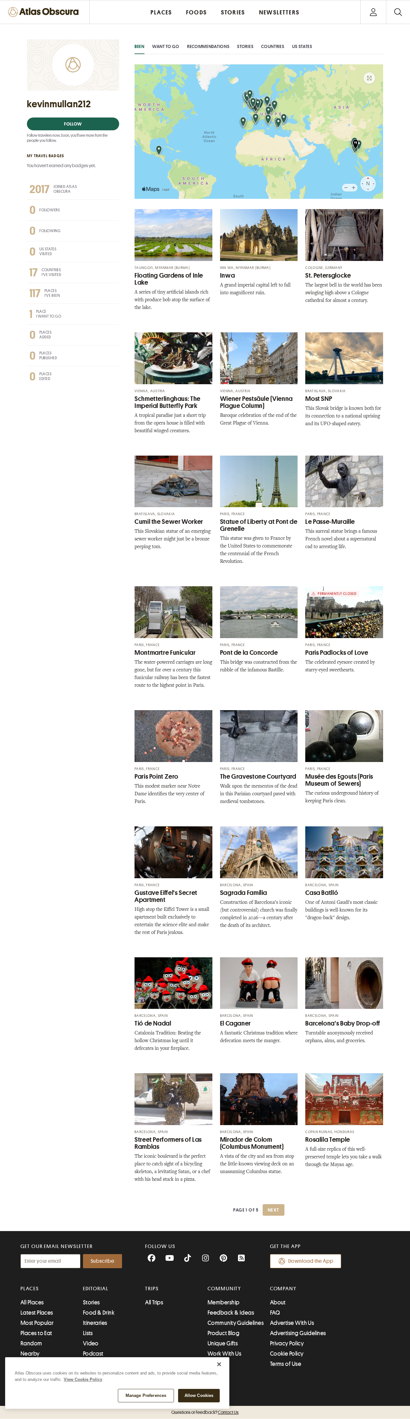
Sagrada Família (243, 892)
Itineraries (95, 1323)
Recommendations (208, 46)
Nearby (30, 1353)
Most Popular (36, 1323)
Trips (152, 1288)
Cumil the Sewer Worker (169, 521)
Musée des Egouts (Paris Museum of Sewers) (339, 780)
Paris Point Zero (156, 776)
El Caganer (235, 1023)
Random (31, 1343)
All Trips (154, 1302)
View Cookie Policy (83, 1379)
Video (91, 1343)
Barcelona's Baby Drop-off (342, 1023)
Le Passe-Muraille (330, 521)
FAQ (275, 1312)
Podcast (93, 1353)
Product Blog (223, 1333)
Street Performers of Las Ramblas (168, 1143)
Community (224, 1288)
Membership (224, 1302)
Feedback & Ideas (231, 1312)
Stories (245, 46)
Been (139, 46)
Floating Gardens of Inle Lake (169, 279)
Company (283, 1288)
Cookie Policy (287, 1353)
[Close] (219, 1364)
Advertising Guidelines (298, 1333)
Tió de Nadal (153, 1023)
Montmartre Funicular (165, 652)
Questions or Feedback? (205, 1412)
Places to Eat (36, 1333)
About (278, 1302)
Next (273, 1210)
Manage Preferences (146, 1395)
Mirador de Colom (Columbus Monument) (252, 1143)
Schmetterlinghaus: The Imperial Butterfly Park (168, 402)
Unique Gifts (223, 1343)
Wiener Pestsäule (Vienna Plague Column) (256, 402)
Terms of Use (285, 1363)
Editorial (96, 1288)
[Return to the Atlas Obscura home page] (45, 12)
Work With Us (224, 1353)
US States (302, 46)
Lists (88, 1333)
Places (29, 1288)
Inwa (227, 275)
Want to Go (165, 46)
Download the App (310, 1261)
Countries (272, 46)
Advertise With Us (292, 1323)
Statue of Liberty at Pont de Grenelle (259, 525)
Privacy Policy (287, 1343)
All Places (32, 1302)
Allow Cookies (199, 1395)
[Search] (398, 12)
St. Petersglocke (328, 275)
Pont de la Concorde (249, 652)
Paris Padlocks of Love (336, 652)
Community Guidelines (236, 1323)
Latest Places (36, 1312)
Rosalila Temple (327, 1139)
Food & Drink (98, 1312)
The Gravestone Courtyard (258, 776)
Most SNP (318, 398)
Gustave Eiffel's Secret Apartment (166, 896)
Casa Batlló (321, 892)
